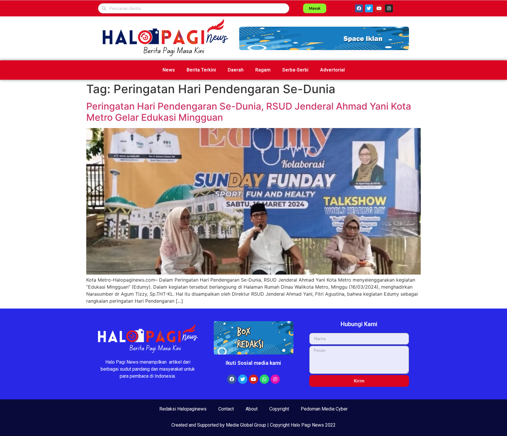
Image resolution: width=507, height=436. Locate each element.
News (169, 70)
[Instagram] (389, 8)
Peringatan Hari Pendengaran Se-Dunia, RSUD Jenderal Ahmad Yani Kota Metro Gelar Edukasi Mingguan (248, 112)
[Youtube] (379, 8)
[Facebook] (359, 8)
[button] (324, 38)
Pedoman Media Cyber (324, 409)
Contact (226, 409)
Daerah (236, 70)
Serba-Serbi (295, 70)
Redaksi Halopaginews (183, 409)
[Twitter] (369, 8)
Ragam (263, 70)
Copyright (279, 409)
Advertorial (332, 70)
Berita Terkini (201, 70)
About (252, 409)
